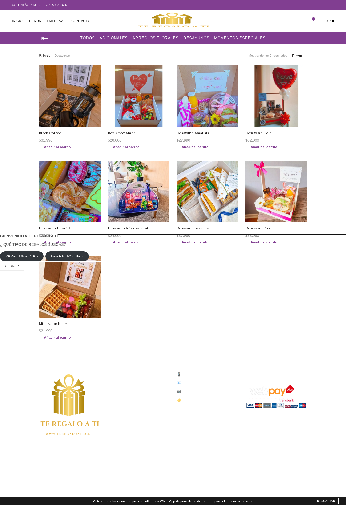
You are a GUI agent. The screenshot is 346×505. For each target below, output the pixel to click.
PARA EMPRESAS (21, 256)
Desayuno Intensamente (129, 228)
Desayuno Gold (258, 133)
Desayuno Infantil (54, 228)
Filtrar (297, 56)
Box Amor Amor (121, 133)
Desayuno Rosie (259, 228)
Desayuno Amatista (193, 133)
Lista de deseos (313, 19)
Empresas (56, 21)
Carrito (118, 404)
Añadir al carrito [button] (57, 147)
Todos (87, 38)
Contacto (81, 21)
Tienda (34, 21)
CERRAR (12, 266)
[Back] (45, 38)
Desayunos (196, 38)
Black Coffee (50, 133)
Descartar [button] (326, 501)
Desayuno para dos (193, 228)
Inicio (17, 21)
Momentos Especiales (240, 38)
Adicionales (114, 38)
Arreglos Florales (156, 38)
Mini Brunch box (53, 323)
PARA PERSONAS (67, 256)
